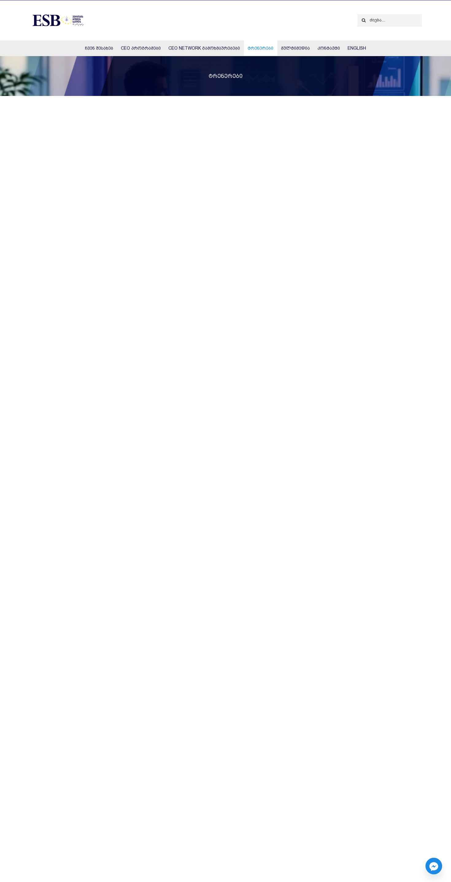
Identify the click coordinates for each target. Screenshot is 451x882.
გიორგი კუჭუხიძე (51, 373)
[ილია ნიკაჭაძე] (327, 710)
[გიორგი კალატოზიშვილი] (327, 116)
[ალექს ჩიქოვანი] (123, 710)
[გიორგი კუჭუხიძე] (123, 116)
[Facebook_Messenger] (434, 866)
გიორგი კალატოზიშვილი (265, 373)
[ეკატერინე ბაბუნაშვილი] (327, 413)
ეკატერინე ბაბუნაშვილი (264, 671)
